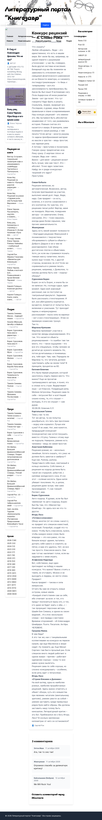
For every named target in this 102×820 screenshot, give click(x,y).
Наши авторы (43, 36)
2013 (9, 579)
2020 (9, 558)
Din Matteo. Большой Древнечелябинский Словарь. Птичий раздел (16, 470)
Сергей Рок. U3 (14, 495)
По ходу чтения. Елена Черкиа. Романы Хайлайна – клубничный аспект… (15, 243)
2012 (9, 582)
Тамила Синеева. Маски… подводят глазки (15, 315)
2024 (9, 546)
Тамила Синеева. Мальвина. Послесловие (14, 394)
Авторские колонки (25, 36)
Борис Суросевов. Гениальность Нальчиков (15, 374)
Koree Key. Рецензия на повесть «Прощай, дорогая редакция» (15, 182)
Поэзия (69, 41)
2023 (9, 549)
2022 (9, 552)
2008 (9, 594)
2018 (9, 564)
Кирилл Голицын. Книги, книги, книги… (14, 297)
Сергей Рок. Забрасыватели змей (14, 503)
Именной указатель (43, 41)
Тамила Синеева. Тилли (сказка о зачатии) (14, 415)
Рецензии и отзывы (61, 36)
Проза (58, 41)
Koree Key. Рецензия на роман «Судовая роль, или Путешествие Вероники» (15, 198)
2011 (9, 585)
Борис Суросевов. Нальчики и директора (15, 332)
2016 (9, 570)
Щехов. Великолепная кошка (13, 440)
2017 (9, 567)
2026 (9, 540)
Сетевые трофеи (80, 36)
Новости (10, 41)
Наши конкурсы (24, 41)
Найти (46, 25)
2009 (9, 591)
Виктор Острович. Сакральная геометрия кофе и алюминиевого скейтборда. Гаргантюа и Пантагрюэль (15, 163)
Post (80, 45)
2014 (9, 576)
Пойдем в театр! (85, 81)
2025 (9, 543)
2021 (9, 555)
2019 (9, 561)
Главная (10, 36)
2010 (9, 588)
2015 (9, 573)
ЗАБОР (81, 55)
